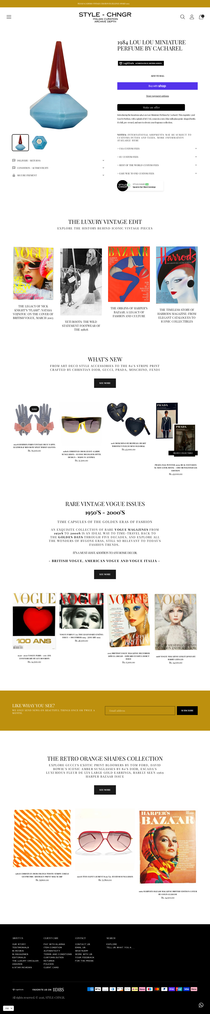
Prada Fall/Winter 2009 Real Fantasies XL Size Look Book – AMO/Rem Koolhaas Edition (175, 468)
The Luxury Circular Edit (28, 961)
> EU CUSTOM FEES (127, 156)
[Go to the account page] (192, 17)
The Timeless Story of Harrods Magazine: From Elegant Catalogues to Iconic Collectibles (176, 315)
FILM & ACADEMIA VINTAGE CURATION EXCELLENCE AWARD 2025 (103, 3)
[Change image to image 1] (20, 143)
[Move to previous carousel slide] (9, 423)
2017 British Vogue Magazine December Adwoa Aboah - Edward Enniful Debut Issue (128, 656)
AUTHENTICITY (52, 951)
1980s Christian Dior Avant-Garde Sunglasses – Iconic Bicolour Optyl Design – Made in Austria (81, 454)
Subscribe (187, 710)
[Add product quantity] (62, 460)
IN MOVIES (18, 951)
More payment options (157, 95)
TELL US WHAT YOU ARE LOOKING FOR (129, 948)
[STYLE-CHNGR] (105, 17)
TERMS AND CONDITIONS (58, 954)
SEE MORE (105, 574)
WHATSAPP (81, 951)
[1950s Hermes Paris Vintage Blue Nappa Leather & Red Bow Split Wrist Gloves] (34, 420)
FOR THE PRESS (84, 961)
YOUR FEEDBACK (85, 958)
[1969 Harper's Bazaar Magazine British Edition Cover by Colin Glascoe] (168, 847)
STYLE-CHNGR (55, 997)
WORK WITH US (83, 954)
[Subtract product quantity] (71, 460)
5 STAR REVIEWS (22, 967)
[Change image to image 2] (40, 143)
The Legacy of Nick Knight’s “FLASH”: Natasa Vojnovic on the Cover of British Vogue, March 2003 (33, 312)
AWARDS (17, 964)
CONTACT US (82, 944)
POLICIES (49, 964)
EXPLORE (112, 944)
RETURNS (49, 961)
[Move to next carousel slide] (200, 423)
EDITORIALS (19, 958)
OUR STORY (19, 944)
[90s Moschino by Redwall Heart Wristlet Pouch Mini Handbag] (129, 420)
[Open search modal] (182, 17)
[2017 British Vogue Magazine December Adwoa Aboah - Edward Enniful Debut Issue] (129, 620)
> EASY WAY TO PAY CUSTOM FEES (135, 173)
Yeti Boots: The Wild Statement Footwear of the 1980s (81, 325)
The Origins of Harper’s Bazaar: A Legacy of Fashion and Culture (129, 312)
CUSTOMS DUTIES (54, 958)
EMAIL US (80, 948)
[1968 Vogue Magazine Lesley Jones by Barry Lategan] (176, 622)
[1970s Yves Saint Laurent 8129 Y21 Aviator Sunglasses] (105, 839)
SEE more (105, 383)
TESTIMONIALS (20, 948)
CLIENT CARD (51, 967)
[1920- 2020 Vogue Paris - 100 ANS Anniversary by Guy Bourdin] (34, 621)
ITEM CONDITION (53, 948)
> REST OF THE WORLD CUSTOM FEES (138, 165)
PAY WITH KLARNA (54, 944)
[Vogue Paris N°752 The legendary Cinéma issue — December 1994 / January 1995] (81, 611)
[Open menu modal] (9, 17)
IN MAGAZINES (20, 954)
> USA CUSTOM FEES (128, 148)
